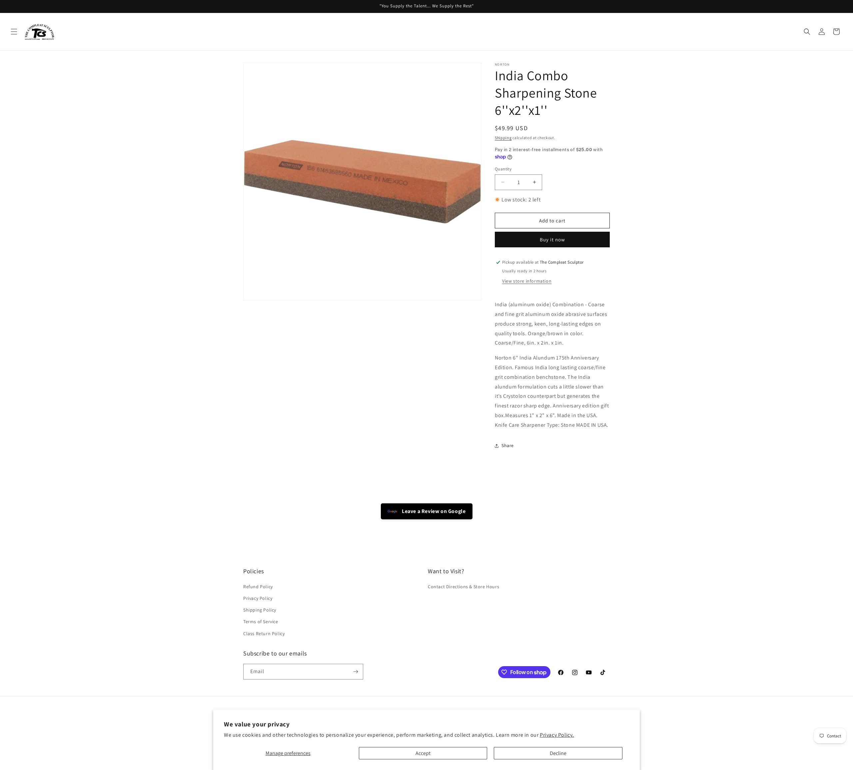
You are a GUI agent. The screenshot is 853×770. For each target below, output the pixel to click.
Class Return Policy (264, 634)
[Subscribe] (355, 671)
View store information (526, 281)
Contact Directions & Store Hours (463, 587)
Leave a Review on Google (433, 511)
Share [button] (507, 445)
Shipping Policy (259, 610)
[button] (14, 31)
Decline (558, 753)
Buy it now (552, 239)
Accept (423, 753)
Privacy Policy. (557, 734)
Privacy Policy (257, 598)
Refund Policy (258, 587)
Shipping (503, 137)
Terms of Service (260, 622)
